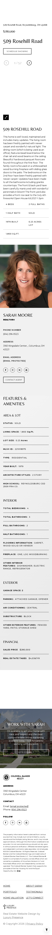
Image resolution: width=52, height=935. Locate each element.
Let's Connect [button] (26, 752)
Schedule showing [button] (17, 51)
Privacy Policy (34, 923)
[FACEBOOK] (5, 370)
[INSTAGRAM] (12, 370)
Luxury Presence (13, 917)
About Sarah (34, 886)
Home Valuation (13, 898)
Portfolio (10, 892)
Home (6, 886)
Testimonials (34, 892)
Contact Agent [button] (13, 380)
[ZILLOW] (26, 370)
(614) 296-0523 (11, 334)
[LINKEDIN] (19, 370)
